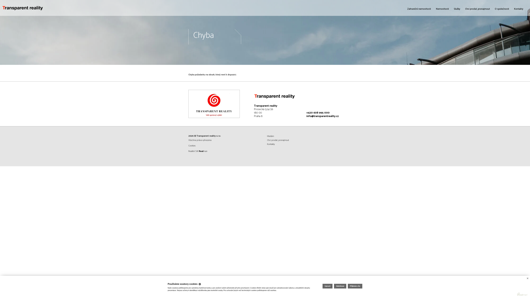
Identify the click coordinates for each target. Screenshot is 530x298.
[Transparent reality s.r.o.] (22, 8)
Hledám (270, 136)
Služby (457, 9)
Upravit (327, 286)
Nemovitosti (442, 9)
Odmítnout (340, 286)
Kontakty (518, 9)
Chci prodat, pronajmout (477, 9)
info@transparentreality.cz (322, 116)
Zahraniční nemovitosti (419, 9)
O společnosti (502, 9)
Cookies (192, 146)
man (203, 151)
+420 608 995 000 (318, 113)
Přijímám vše (355, 286)
